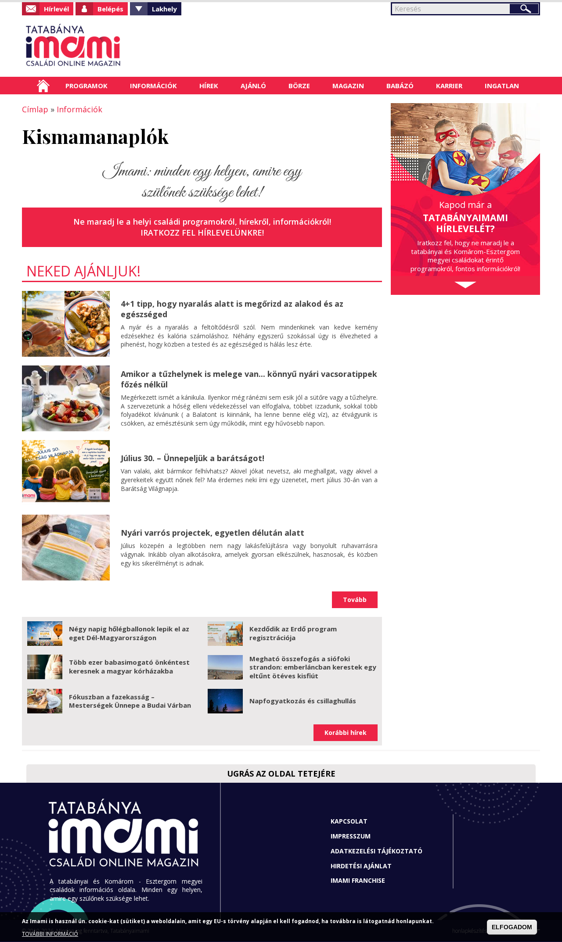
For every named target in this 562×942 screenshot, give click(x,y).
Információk (153, 85)
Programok (86, 85)
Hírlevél (56, 8)
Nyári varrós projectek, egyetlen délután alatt (212, 532)
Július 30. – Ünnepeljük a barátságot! (192, 458)
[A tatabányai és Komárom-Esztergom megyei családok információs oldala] (102, 46)
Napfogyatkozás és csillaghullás (302, 700)
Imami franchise (358, 880)
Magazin (348, 85)
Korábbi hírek (345, 732)
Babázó (400, 85)
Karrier (449, 85)
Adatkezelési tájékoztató (376, 851)
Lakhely (164, 8)
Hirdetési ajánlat (361, 866)
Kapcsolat (349, 821)
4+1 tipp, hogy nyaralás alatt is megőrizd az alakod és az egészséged (232, 308)
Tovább (355, 599)
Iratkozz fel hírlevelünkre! (202, 232)
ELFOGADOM (512, 927)
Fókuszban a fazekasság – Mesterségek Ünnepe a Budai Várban (130, 701)
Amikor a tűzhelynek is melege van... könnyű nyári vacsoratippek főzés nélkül (249, 379)
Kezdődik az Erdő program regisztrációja (293, 633)
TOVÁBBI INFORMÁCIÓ (50, 934)
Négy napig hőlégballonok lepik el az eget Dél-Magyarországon (129, 633)
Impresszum (351, 836)
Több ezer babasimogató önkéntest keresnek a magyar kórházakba (129, 666)
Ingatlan (502, 85)
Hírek (208, 85)
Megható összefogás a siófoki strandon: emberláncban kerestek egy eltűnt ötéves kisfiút (312, 667)
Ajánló (253, 85)
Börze (299, 85)
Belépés (110, 8)
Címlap (43, 85)
